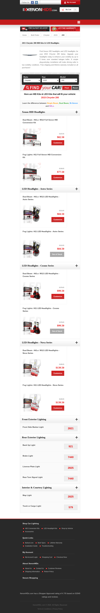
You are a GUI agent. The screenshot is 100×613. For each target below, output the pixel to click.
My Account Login (31, 557)
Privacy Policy (58, 609)
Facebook (32, 2)
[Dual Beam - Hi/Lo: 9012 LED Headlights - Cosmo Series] (32, 291)
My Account (71, 2)
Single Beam (52, 103)
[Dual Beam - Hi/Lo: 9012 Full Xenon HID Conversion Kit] (32, 137)
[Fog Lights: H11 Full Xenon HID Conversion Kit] (32, 172)
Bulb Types (42, 543)
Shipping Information (32, 571)
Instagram (36, 2)
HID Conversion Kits (32, 528)
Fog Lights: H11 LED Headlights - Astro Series (43, 231)
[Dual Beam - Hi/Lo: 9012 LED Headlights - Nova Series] (32, 368)
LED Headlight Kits (50, 528)
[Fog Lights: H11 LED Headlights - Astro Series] (32, 249)
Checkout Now (62, 557)
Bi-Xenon (74, 103)
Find (67, 88)
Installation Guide (31, 546)
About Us (28, 568)
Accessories (29, 532)
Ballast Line (29, 543)
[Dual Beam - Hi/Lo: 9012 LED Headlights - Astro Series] (32, 214)
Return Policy (49, 571)
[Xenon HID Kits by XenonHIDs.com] (38, 9)
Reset (75, 88)
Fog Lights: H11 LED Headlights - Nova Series (43, 385)
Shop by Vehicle (67, 528)
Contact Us (40, 568)
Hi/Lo (51, 106)
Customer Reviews (54, 568)
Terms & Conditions (44, 609)
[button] (49, 585)
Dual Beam (64, 103)
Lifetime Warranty (56, 543)
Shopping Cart (47, 557)
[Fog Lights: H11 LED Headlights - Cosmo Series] (32, 325)
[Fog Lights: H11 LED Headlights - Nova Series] (32, 402)
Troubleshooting (47, 546)
